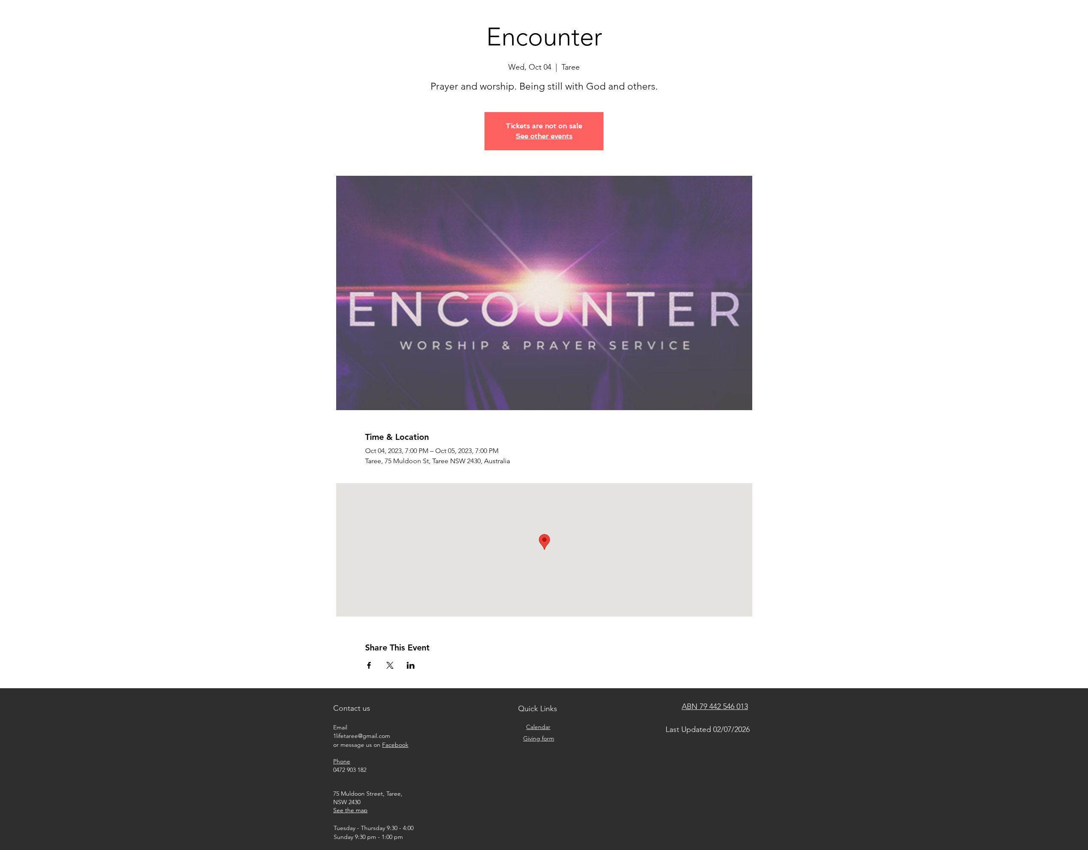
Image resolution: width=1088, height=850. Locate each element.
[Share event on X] (390, 665)
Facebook (395, 745)
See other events (544, 136)
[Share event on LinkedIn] (411, 665)
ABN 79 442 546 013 (715, 706)
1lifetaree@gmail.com (361, 736)
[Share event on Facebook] (369, 665)
